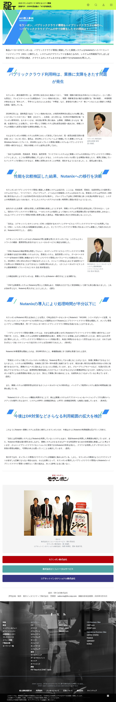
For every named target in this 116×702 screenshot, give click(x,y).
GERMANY (90, 641)
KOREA (89, 644)
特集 (4, 622)
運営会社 (80, 690)
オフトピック (35, 664)
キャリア (34, 661)
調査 (32, 667)
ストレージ (35, 643)
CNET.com (91, 625)
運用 (32, 652)
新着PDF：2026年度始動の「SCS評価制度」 (35, 6)
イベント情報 (7, 640)
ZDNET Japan (64, 628)
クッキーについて (52, 690)
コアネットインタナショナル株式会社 (58, 578)
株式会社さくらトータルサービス (58, 569)
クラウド (34, 628)
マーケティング (36, 655)
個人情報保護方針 (25, 690)
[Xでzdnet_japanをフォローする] (58, 614)
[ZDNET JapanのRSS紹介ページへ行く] (64, 614)
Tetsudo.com (63, 631)
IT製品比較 (6, 643)
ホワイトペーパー (9, 631)
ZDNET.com (91, 628)
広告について (68, 690)
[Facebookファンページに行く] (51, 614)
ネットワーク (35, 646)
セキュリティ (35, 634)
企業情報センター (9, 634)
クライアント (35, 631)
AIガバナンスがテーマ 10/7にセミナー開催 (34, 3)
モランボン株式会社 (58, 559)
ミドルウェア (35, 649)
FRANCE (90, 638)
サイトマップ (92, 690)
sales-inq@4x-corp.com (67, 596)
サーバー (34, 640)
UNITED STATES (92, 635)
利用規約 (39, 690)
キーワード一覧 (8, 646)
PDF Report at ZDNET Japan (41, 670)
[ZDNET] (10, 5)
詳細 (44, 700)
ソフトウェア (35, 637)
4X (60, 622)
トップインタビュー (10, 628)
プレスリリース (8, 637)
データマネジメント (38, 658)
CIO (32, 625)
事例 (4, 625)
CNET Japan (63, 625)
